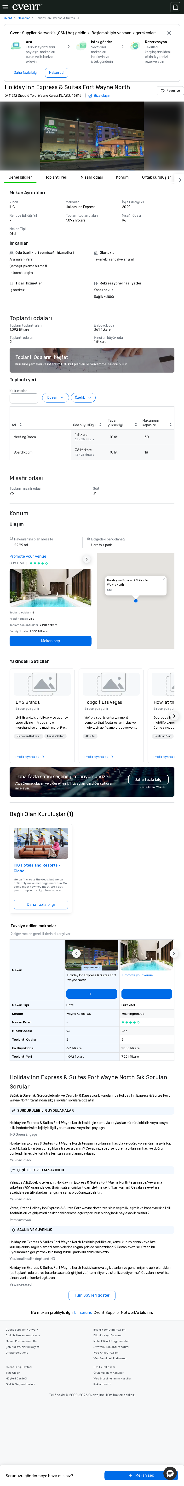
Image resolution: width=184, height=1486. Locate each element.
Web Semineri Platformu (109, 1358)
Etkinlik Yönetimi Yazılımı (109, 1329)
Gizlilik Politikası (104, 1367)
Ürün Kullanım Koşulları (108, 1372)
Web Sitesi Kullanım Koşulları (112, 1378)
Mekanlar (24, 18)
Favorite (173, 90)
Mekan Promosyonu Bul (21, 1341)
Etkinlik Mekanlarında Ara (23, 1335)
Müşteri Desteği (16, 1378)
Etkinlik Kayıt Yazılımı (107, 1335)
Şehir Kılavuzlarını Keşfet (22, 1347)
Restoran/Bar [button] (163, 736)
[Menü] (5, 7)
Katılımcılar (18, 391)
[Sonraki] (179, 179)
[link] (42, 684)
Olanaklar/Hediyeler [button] (28, 736)
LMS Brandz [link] (28, 702)
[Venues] (175, 7)
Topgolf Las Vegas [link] (103, 702)
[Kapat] (169, 33)
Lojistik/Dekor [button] (55, 736)
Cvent (8, 18)
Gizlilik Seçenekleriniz (20, 1384)
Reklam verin (102, 1384)
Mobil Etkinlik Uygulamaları (111, 1341)
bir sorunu (83, 1312)
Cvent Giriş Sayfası (19, 1367)
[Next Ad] (87, 559)
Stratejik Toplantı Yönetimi (111, 1347)
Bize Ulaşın (13, 1372)
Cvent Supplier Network (22, 1329)
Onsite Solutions (17, 1352)
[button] (92, 136)
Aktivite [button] (90, 736)
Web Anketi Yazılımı (106, 1352)
